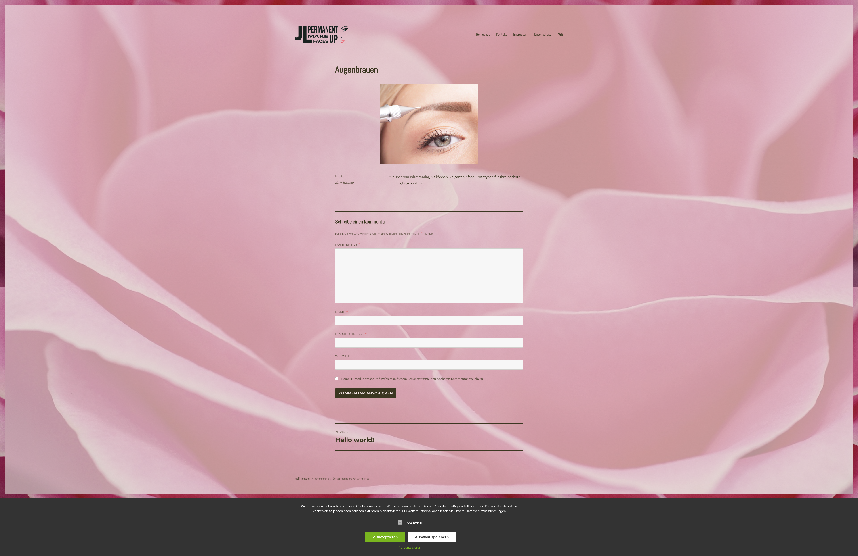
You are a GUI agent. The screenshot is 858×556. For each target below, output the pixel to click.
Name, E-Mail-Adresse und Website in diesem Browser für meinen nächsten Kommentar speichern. (412, 379)
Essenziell (413, 523)
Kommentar (347, 244)
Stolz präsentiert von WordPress (351, 479)
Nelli (338, 176)
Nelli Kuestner (302, 478)
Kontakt (501, 34)
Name (341, 312)
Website (342, 356)
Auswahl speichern (432, 537)
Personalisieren (409, 547)
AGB (560, 34)
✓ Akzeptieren (385, 537)
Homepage (483, 34)
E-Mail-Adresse (351, 334)
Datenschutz (542, 34)
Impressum (520, 34)
